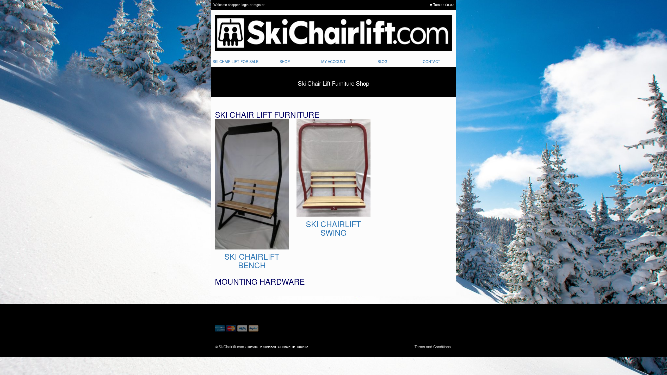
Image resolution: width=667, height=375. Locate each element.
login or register (253, 4)
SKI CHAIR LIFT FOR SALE (235, 61)
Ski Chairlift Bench (252, 122)
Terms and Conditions (433, 346)
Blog (382, 61)
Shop (285, 61)
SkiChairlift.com (231, 346)
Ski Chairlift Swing (244, 217)
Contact (431, 61)
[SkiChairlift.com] (333, 33)
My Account (333, 61)
